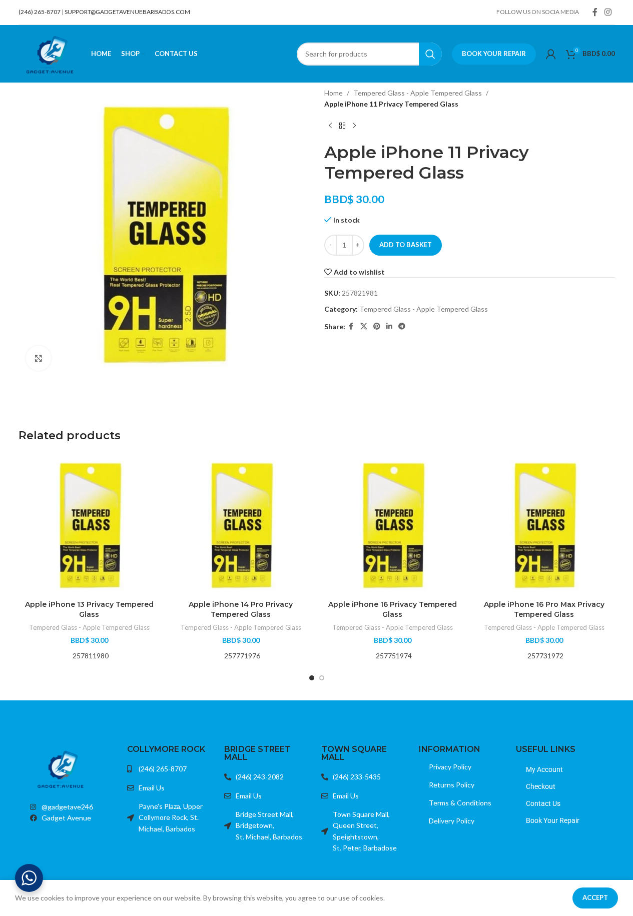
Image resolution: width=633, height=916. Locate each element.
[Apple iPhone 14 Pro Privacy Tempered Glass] (241, 524)
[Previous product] (330, 126)
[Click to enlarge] (38, 358)
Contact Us (543, 803)
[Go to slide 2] (321, 677)
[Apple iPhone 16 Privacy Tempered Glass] (392, 524)
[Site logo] (50, 53)
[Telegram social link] (401, 326)
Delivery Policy (451, 820)
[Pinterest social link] (376, 326)
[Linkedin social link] (389, 326)
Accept (595, 897)
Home (333, 93)
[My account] (551, 54)
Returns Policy (451, 784)
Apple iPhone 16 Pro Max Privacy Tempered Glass (544, 609)
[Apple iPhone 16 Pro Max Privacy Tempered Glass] (544, 524)
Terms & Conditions (460, 802)
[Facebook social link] (595, 12)
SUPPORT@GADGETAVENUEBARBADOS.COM (127, 12)
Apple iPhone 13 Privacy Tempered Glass (89, 609)
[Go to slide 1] (311, 677)
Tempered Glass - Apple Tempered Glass (417, 93)
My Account (544, 769)
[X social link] (363, 326)
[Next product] (354, 126)
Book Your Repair (494, 54)
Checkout (540, 786)
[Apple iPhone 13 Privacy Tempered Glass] (89, 524)
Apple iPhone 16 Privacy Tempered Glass (392, 609)
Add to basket (405, 245)
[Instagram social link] (607, 12)
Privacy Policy (450, 766)
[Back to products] (342, 126)
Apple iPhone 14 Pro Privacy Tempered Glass (241, 609)
